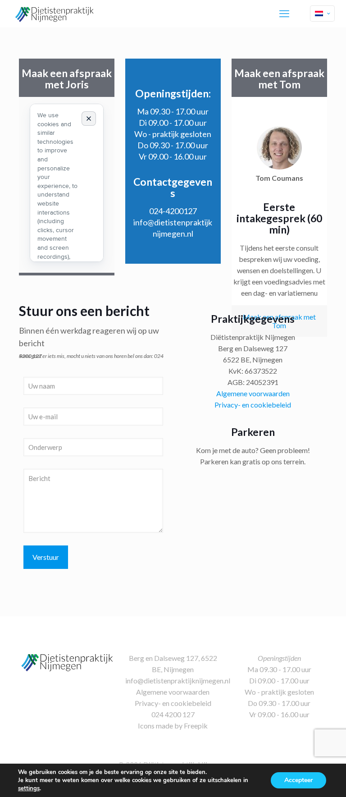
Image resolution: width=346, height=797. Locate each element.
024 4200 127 (173, 714)
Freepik (196, 725)
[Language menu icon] (322, 13)
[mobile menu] (284, 13)
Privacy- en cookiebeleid (252, 404)
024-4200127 (173, 211)
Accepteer (298, 780)
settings (29, 788)
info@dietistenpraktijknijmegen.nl (177, 680)
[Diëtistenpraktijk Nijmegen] (54, 13)
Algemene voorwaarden (253, 393)
